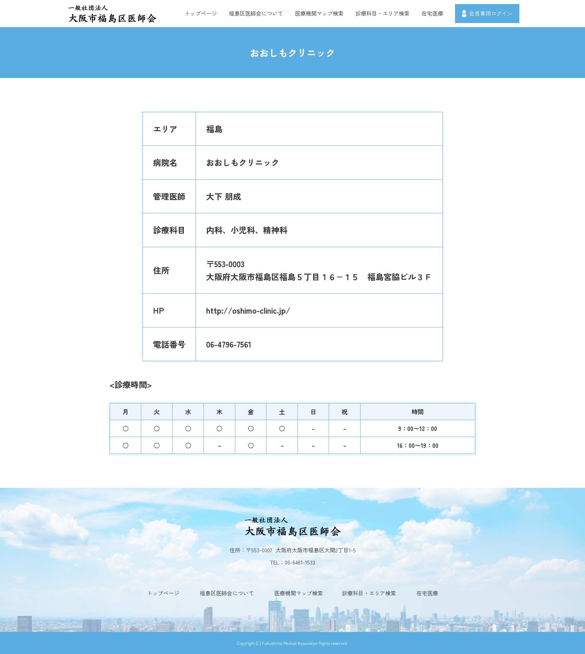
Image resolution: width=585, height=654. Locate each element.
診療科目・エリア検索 (382, 13)
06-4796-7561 (229, 344)
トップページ (201, 13)
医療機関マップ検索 (319, 13)
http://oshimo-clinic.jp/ (248, 310)
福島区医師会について (256, 13)
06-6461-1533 (300, 562)
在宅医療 (432, 13)
